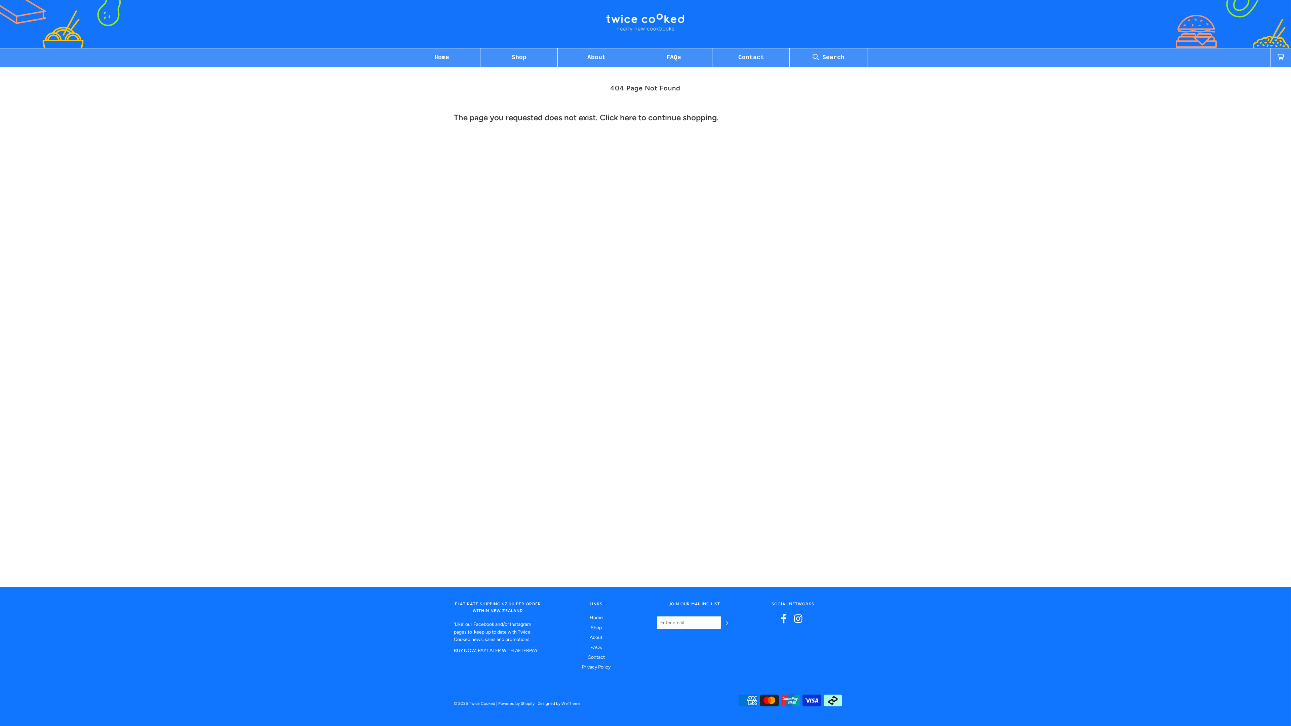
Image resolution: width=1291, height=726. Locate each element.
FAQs (673, 57)
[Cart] (1280, 57)
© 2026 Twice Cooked (474, 703)
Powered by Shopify (516, 703)
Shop (519, 57)
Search (832, 57)
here (628, 117)
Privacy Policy (596, 667)
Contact (751, 57)
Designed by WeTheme (559, 703)
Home (441, 57)
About (596, 57)
